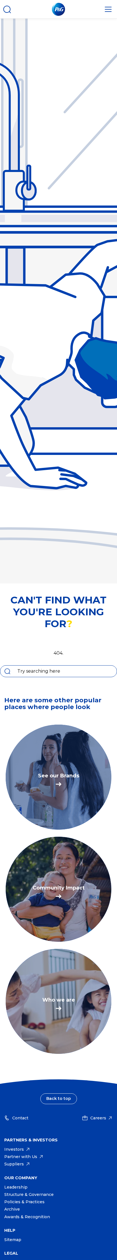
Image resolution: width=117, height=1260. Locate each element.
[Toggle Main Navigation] (108, 9)
